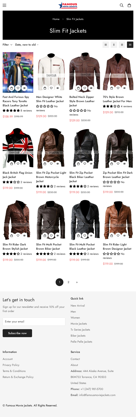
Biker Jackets (78, 336)
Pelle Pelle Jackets (81, 342)
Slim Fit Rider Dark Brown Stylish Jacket (15, 246)
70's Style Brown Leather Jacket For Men (117, 99)
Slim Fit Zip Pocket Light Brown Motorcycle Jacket (51, 177)
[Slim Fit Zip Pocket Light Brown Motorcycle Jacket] (51, 148)
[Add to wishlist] (18, 88)
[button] (129, 5)
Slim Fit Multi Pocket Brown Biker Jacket (48, 246)
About (74, 365)
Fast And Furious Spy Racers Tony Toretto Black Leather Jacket (16, 101)
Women (75, 318)
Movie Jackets (79, 324)
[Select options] (11, 88)
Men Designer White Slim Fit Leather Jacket (50, 99)
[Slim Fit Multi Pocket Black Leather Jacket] (84, 220)
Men (73, 312)
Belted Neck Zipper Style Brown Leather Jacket (82, 101)
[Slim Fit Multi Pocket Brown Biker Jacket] (51, 220)
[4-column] (130, 45)
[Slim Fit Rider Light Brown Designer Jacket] (118, 220)
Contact (75, 359)
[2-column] (114, 45)
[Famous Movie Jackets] (68, 5)
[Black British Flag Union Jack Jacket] (18, 148)
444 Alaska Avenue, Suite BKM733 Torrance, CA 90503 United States (92, 377)
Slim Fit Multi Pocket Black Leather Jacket (82, 246)
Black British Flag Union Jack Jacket (17, 175)
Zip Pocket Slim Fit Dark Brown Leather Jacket (118, 175)
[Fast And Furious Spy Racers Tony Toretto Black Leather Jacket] (18, 72)
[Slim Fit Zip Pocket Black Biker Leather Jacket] (84, 148)
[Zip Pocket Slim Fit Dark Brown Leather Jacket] (118, 148)
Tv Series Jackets (80, 330)
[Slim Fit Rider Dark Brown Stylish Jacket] (18, 220)
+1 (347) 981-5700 (87, 389)
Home (56, 19)
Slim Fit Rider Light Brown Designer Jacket (117, 246)
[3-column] (122, 45)
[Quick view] (24, 88)
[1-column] (106, 45)
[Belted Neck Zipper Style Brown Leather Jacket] (84, 72)
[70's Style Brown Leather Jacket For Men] (118, 72)
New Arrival (78, 306)
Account (8, 359)
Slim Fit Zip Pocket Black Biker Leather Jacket (81, 177)
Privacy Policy (11, 365)
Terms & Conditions (14, 371)
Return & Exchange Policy (18, 377)
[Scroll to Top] (129, 398)
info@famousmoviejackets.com (93, 395)
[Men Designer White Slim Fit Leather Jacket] (51, 72)
